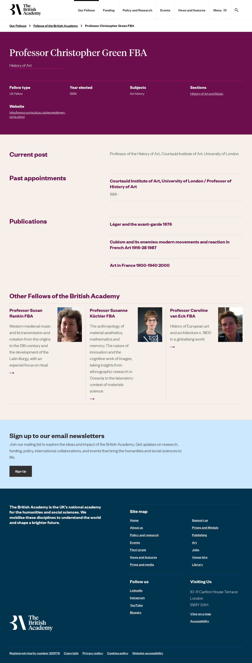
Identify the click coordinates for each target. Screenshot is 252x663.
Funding (109, 10)
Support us (200, 520)
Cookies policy (117, 653)
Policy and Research (137, 10)
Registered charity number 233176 (34, 653)
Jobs (195, 549)
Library (197, 564)
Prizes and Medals (205, 527)
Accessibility (199, 621)
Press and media (142, 564)
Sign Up (20, 471)
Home (134, 520)
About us (136, 527)
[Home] (25, 10)
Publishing (199, 535)
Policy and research (144, 535)
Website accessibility (147, 653)
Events (165, 10)
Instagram (137, 597)
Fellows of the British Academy (55, 26)
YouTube (136, 605)
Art (194, 542)
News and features (191, 10)
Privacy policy (92, 653)
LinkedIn (136, 590)
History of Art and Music (206, 93)
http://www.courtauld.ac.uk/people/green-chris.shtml (37, 114)
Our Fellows (86, 10)
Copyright (71, 653)
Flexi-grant (138, 549)
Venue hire (200, 557)
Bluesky (136, 612)
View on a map (200, 614)
